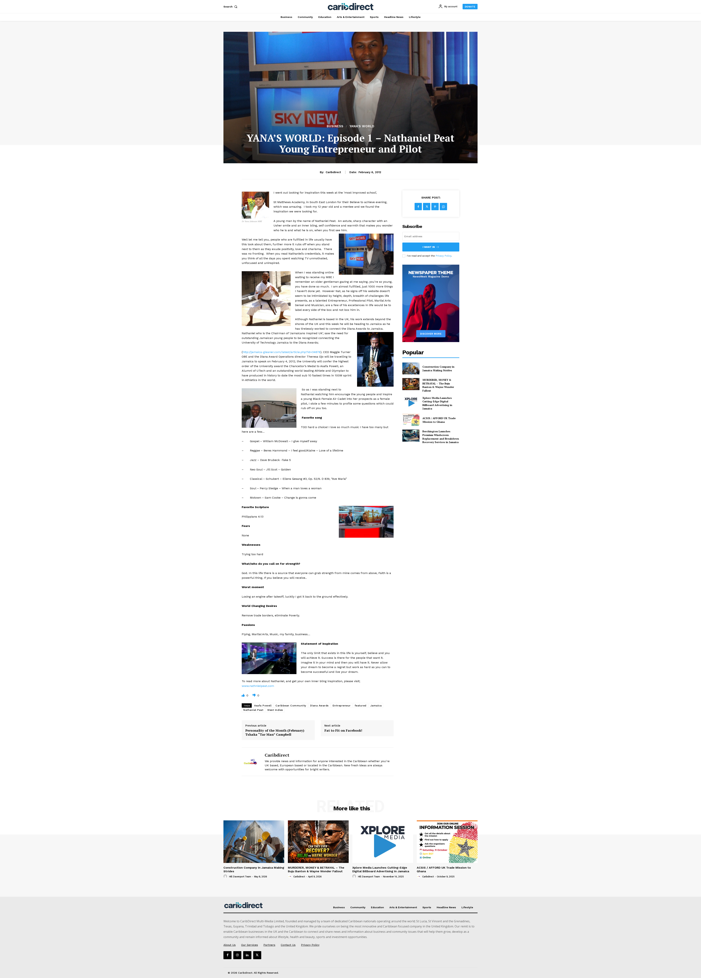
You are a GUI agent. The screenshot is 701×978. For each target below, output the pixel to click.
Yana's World (362, 126)
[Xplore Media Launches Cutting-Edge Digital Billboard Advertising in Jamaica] (410, 402)
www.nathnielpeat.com (258, 686)
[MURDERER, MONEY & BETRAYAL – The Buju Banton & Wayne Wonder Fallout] (410, 384)
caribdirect (333, 172)
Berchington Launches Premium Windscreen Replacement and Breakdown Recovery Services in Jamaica (440, 437)
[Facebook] (418, 206)
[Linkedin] (247, 955)
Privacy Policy (443, 255)
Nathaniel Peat (253, 709)
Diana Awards (319, 705)
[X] (426, 206)
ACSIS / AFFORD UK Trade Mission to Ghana (439, 420)
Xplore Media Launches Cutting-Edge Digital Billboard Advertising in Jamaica (437, 403)
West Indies (275, 709)
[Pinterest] (435, 206)
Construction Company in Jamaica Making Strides (438, 368)
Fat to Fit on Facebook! (343, 731)
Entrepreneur (342, 705)
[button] (231, 6)
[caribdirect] (250, 761)
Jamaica (376, 705)
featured (360, 705)
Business (335, 126)
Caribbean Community (290, 705)
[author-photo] (225, 876)
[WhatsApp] (443, 206)
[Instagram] (237, 955)
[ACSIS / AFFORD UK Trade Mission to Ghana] (410, 420)
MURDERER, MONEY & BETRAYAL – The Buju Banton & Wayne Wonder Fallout (438, 385)
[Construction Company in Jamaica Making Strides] (410, 368)
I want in (429, 247)
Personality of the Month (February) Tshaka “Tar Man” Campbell (274, 732)
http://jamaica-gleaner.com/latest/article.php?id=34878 (281, 352)
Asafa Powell (262, 705)
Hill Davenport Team (240, 876)
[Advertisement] (350, 96)
